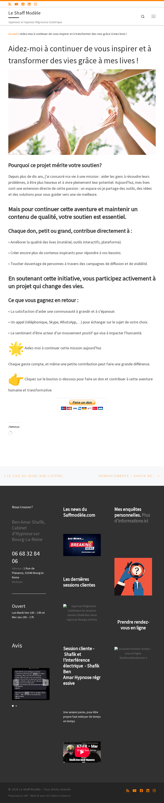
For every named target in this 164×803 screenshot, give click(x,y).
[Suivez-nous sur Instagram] (35, 4)
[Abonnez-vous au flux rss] (9, 4)
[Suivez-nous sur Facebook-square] (23, 4)
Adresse (17, 568)
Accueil (13, 34)
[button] (46, 682)
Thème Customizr (60, 795)
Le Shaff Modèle (30, 789)
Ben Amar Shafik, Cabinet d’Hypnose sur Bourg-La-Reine (28, 530)
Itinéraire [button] (17, 582)
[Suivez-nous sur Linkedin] (29, 4)
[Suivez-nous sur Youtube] (16, 4)
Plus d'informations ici (132, 518)
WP (26, 795)
